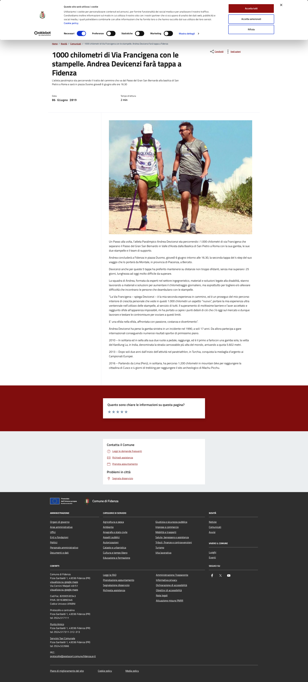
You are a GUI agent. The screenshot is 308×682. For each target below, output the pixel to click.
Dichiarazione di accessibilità (171, 585)
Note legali (162, 595)
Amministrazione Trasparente (172, 575)
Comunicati (75, 43)
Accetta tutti (251, 8)
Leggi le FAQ (109, 575)
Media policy (132, 671)
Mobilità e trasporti (165, 532)
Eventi (212, 557)
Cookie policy (71, 23)
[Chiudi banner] (281, 5)
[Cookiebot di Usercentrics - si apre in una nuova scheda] (43, 33)
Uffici (53, 532)
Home (55, 43)
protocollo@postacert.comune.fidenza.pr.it (73, 656)
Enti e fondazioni (59, 537)
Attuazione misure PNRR (169, 600)
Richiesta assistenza (114, 590)
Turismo (159, 547)
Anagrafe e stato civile (115, 532)
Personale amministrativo (64, 547)
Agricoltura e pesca (113, 522)
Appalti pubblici (111, 537)
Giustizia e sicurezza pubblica (171, 522)
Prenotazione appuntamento (118, 580)
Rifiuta (251, 29)
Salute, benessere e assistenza (172, 537)
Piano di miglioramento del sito (67, 671)
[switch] (111, 33)
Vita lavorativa (163, 553)
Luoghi (212, 552)
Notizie (213, 522)
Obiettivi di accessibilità (169, 590)
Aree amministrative (61, 527)
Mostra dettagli (187, 33)
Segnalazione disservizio (116, 585)
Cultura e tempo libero (115, 553)
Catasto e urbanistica (114, 547)
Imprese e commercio (167, 527)
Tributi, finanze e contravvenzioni (173, 542)
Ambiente (108, 527)
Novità (64, 43)
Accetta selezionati (251, 19)
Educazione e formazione (116, 558)
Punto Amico (57, 624)
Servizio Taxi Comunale (62, 638)
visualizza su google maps (64, 582)
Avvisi (212, 532)
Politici (53, 542)
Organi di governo (59, 522)
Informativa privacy (166, 580)
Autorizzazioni (111, 542)
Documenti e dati (59, 553)
